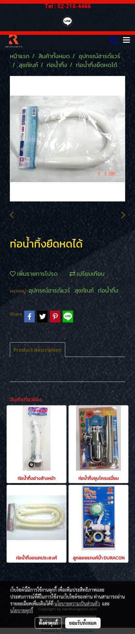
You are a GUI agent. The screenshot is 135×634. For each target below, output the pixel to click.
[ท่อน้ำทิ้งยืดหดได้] (67, 139)
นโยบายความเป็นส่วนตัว (77, 603)
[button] (111, 40)
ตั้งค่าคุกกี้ (48, 623)
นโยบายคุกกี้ (21, 610)
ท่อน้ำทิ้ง (108, 290)
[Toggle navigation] (126, 40)
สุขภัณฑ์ (84, 290)
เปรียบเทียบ (90, 273)
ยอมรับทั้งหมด (83, 623)
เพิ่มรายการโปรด (37, 273)
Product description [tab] (37, 350)
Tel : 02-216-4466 (68, 6)
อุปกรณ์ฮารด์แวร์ (50, 290)
